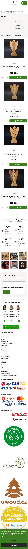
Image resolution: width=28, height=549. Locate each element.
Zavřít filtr (7, 35)
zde (2, 536)
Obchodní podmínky (6, 373)
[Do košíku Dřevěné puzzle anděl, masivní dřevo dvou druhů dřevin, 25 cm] (18, 77)
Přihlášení (3, 364)
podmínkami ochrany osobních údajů (13, 287)
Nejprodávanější (19, 32)
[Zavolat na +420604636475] (13, 2)
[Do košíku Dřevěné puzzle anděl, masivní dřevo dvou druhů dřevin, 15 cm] (18, 164)
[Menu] (24, 3)
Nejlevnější (18, 25)
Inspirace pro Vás (5, 347)
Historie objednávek (5, 369)
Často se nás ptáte (5, 356)
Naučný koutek (4, 358)
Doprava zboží (4, 371)
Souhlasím (14, 545)
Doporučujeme (19, 22)
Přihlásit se (6, 292)
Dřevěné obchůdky (5, 337)
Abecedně (18, 35)
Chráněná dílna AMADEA (6, 343)
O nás (2, 335)
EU (1, 354)
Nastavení (14, 540)
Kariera (2, 352)
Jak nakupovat (4, 341)
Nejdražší (17, 28)
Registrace (3, 367)
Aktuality (3, 349)
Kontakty (3, 339)
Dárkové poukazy (5, 345)
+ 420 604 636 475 (12, 316)
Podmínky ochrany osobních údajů (9, 375)
